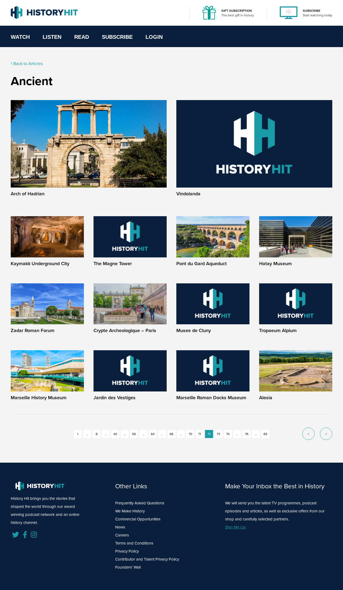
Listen (52, 37)
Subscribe (117, 37)
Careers (122, 535)
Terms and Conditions (134, 543)
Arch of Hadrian (27, 193)
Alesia (265, 397)
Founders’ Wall (128, 567)
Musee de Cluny (193, 330)
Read (81, 37)
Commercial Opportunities (138, 519)
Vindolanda (188, 193)
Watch (20, 37)
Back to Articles (27, 63)
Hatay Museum (275, 263)
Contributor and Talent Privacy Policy (147, 559)
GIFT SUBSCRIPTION (236, 10)
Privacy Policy (127, 551)
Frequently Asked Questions (139, 503)
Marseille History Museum (38, 397)
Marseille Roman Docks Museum (211, 397)
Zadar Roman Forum (32, 330)
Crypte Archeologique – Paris (125, 330)
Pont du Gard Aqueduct (201, 263)
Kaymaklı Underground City (40, 263)
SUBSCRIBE (311, 10)
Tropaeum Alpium (278, 330)
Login (154, 37)
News (120, 527)
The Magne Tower (113, 263)
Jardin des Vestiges (115, 397)
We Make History (130, 511)
